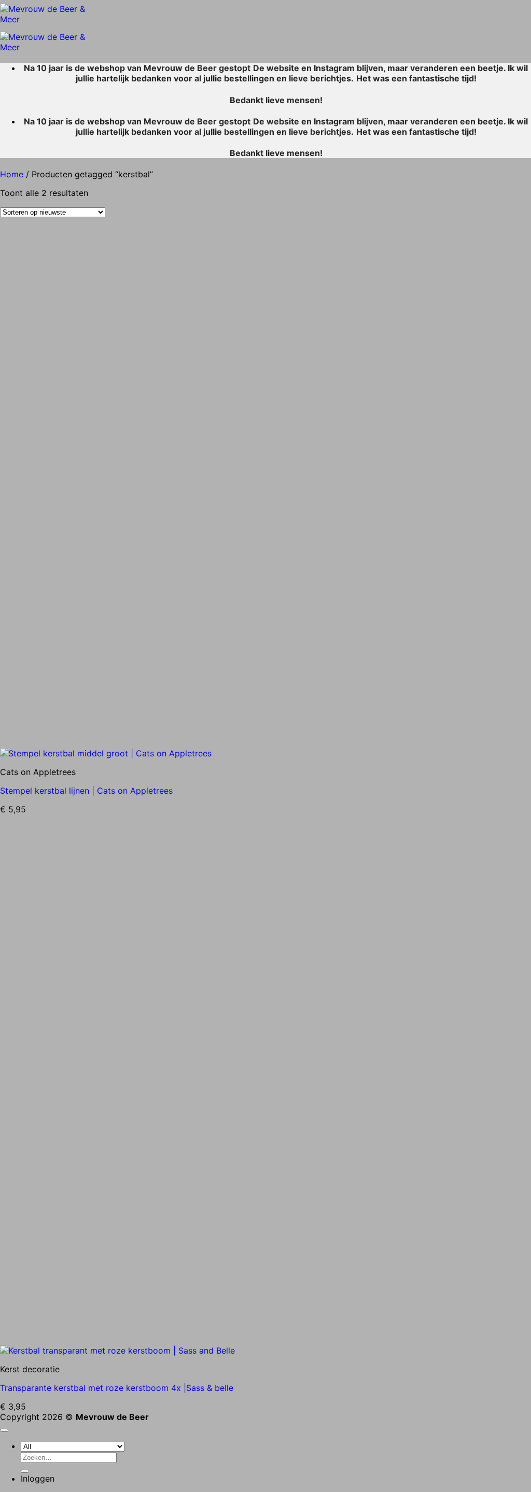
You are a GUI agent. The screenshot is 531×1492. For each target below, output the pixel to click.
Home (11, 174)
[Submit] (25, 1471)
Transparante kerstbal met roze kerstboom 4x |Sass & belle (116, 1388)
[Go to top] (4, 1430)
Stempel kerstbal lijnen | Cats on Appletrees (86, 790)
